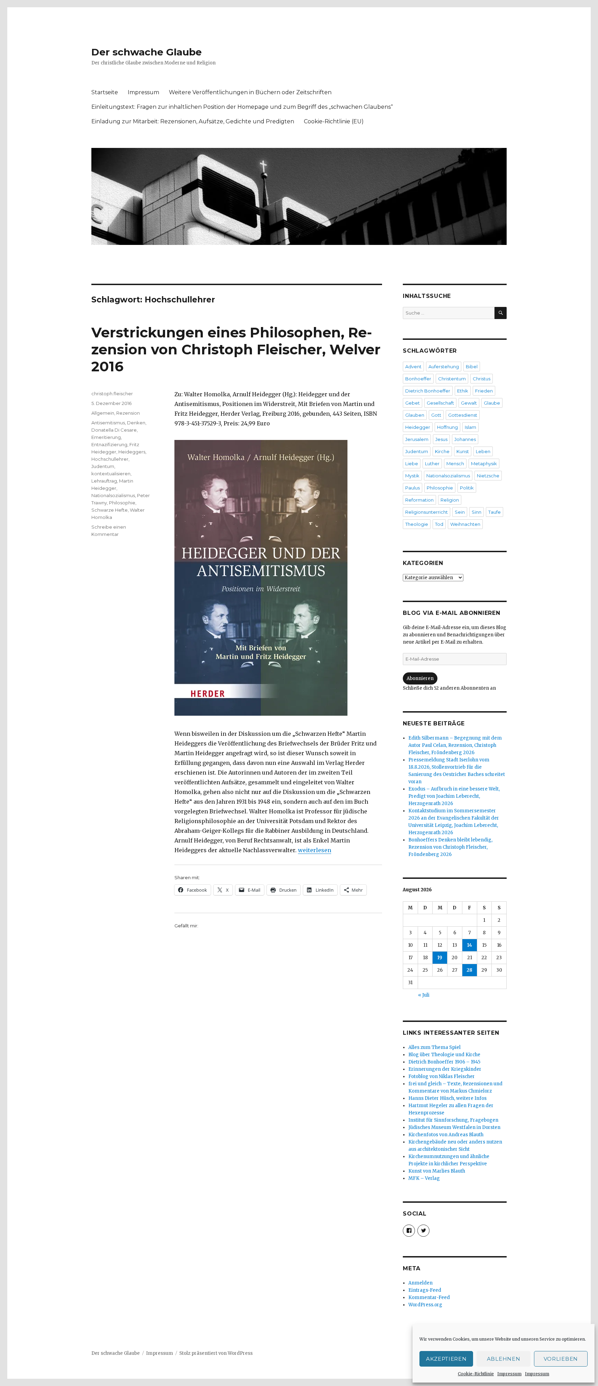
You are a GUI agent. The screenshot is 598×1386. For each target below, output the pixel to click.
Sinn (476, 512)
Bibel (472, 366)
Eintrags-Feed (424, 1290)
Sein (460, 512)
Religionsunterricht (426, 512)
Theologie (416, 524)
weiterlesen (314, 850)
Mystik (412, 475)
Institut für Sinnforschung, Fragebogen (453, 1120)
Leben (483, 451)
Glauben (414, 415)
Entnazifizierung (109, 444)
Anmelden (420, 1283)
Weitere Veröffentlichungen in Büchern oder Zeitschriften (250, 92)
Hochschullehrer (109, 459)
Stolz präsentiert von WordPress (216, 1353)
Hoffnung (447, 427)
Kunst (462, 451)
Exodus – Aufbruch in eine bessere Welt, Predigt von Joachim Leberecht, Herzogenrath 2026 (454, 796)
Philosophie (122, 502)
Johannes (465, 439)
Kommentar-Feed (429, 1297)
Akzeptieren (446, 1359)
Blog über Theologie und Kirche (444, 1055)
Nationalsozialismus (113, 495)
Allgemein (102, 413)
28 (469, 970)
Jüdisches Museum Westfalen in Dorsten (454, 1127)
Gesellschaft (440, 403)
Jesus (441, 439)
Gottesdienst (462, 415)
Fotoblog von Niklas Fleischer (441, 1076)
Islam (470, 427)
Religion (450, 500)
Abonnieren (420, 678)
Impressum (509, 1373)
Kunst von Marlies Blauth (436, 1171)
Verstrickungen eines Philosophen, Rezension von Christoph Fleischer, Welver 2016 (236, 349)
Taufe (494, 512)
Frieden (484, 391)
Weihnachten (465, 524)
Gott (436, 415)
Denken (136, 422)
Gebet (412, 403)
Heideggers (131, 451)
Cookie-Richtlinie (476, 1373)
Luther (432, 463)
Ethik (462, 391)
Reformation (419, 500)
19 (439, 958)
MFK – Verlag (424, 1178)
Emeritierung (106, 437)
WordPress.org (425, 1305)
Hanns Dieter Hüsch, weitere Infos (447, 1098)
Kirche (442, 451)
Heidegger (417, 427)
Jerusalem (416, 439)
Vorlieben (561, 1359)
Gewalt (469, 403)
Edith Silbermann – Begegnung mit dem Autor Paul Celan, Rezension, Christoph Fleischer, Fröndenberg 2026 (455, 745)
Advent (413, 366)
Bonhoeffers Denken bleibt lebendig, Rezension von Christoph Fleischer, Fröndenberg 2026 (450, 847)
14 (469, 945)
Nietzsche (488, 475)
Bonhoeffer (418, 378)
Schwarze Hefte (109, 510)
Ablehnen (503, 1359)
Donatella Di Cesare (114, 430)
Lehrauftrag (104, 481)
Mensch (455, 463)
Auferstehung (443, 366)
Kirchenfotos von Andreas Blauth (445, 1135)
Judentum (102, 466)
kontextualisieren (110, 473)
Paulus (412, 488)
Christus (481, 378)
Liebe (411, 463)
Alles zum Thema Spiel (434, 1047)
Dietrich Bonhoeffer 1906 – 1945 (444, 1062)
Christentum (452, 378)
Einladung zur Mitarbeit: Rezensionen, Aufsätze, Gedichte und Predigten (192, 121)
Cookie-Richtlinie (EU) (334, 121)
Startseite (104, 92)
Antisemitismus (108, 422)
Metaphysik (484, 463)
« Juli (423, 995)
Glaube (492, 403)
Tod (439, 524)
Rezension (128, 413)
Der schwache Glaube (146, 52)
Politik (467, 488)
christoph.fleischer (112, 393)
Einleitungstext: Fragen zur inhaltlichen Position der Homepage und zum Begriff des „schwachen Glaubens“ (242, 107)
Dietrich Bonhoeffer (427, 391)
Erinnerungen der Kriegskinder (444, 1069)
